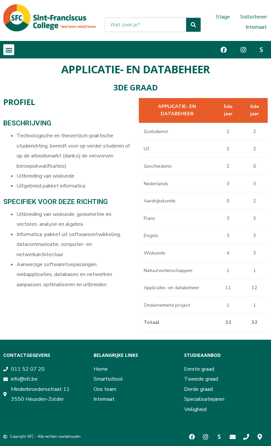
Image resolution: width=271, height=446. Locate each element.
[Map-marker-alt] (260, 437)
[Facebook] (192, 437)
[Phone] (246, 437)
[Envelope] (233, 437)
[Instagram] (206, 437)
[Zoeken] (193, 25)
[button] (8, 49)
